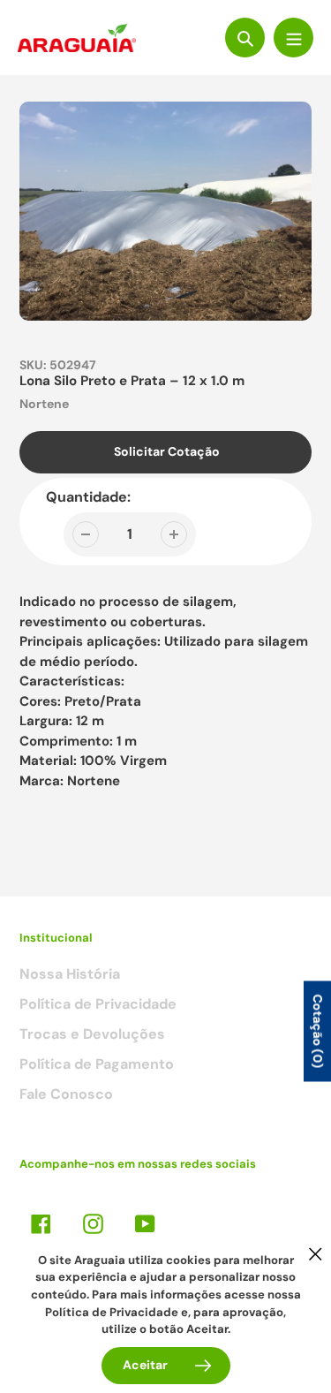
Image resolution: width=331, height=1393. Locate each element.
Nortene (44, 404)
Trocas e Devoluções (92, 1034)
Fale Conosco (66, 1094)
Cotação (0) (318, 1031)
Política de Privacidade (98, 1004)
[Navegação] (293, 37)
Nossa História (69, 974)
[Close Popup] (316, 1254)
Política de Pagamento (96, 1064)
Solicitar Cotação (167, 451)
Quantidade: (88, 497)
